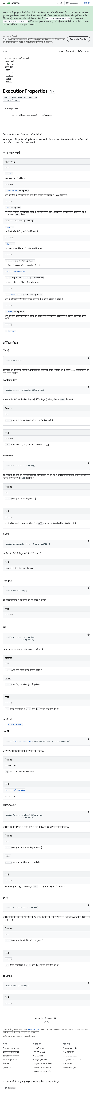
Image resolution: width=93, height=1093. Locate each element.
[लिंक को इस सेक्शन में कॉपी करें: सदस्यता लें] (15, 455)
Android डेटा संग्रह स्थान (11, 1048)
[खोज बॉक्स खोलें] (56, 2)
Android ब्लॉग (38, 1056)
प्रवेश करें (87, 3)
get (7, 207)
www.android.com (70, 1056)
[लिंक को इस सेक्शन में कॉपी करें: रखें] (8, 627)
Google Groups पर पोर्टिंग (42, 1071)
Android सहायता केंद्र (70, 1048)
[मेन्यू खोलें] (3, 3)
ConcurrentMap (15, 724)
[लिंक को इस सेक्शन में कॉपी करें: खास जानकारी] (22, 152)
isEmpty (8, 244)
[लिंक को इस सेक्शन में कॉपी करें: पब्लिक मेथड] (20, 343)
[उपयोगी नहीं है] (88, 51)
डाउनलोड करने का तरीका (11, 1056)
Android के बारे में (9, 1082)
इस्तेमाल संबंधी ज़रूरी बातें (11, 1052)
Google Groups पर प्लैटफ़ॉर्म (43, 1064)
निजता (43, 1082)
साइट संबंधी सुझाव (54, 1082)
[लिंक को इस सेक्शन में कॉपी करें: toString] (14, 976)
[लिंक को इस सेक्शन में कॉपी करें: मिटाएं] (11, 350)
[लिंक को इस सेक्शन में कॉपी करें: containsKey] (19, 380)
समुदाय (20, 1082)
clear (8, 174)
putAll (8, 278)
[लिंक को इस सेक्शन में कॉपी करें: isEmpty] (14, 580)
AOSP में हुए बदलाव (24, 24)
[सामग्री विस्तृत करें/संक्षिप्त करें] (31, 58)
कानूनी (28, 1082)
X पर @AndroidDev (40, 1052)
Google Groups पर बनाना (42, 1067)
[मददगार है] (84, 51)
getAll (8, 227)
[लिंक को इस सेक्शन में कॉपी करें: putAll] (11, 731)
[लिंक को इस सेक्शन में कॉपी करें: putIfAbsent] (18, 805)
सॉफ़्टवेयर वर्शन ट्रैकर (69, 1067)
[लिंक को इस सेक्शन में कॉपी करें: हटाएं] (10, 897)
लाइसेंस (35, 1082)
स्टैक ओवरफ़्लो (68, 1064)
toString (9, 331)
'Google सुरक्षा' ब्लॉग (40, 1060)
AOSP (5, 51)
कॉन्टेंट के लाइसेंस (33, 1030)
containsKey (11, 191)
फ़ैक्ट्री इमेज (7, 1064)
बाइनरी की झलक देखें (10, 1060)
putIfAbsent (10, 295)
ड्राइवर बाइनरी (7, 1067)
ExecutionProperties (15, 271)
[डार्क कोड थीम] (88, 357)
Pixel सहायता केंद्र (68, 1052)
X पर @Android (38, 1048)
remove (8, 311)
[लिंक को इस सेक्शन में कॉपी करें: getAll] (11, 534)
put (6, 261)
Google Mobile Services (72, 1060)
